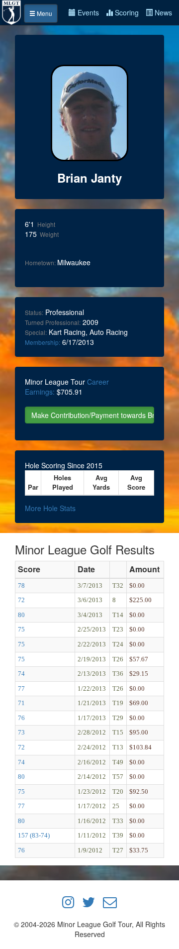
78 (21, 585)
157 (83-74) (34, 835)
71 (21, 703)
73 (21, 732)
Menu (43, 13)
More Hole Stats (50, 508)
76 (21, 718)
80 (21, 615)
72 (21, 600)
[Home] (12, 11)
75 (21, 629)
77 (21, 688)
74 (21, 673)
